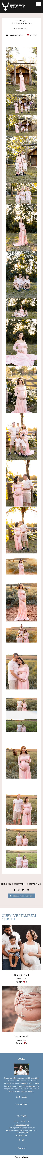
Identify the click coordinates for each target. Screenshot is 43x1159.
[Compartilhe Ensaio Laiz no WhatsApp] (19, 890)
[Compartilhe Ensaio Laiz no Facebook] (14, 890)
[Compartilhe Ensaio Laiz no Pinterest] (28, 890)
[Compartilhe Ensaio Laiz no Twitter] (23, 890)
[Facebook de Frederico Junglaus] (19, 1140)
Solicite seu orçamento (21, 896)
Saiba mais (21, 1097)
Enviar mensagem (22, 1125)
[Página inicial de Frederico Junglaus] (13, 6)
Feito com (21, 1157)
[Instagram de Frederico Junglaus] (23, 1140)
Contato (22, 1148)
